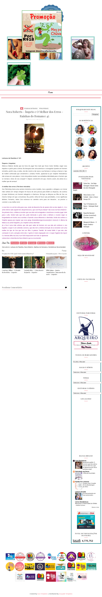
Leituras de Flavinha (16, 247)
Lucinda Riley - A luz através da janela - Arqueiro (33, 271)
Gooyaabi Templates (65, 594)
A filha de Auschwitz (89, 473)
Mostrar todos (95, 507)
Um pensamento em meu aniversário (89, 494)
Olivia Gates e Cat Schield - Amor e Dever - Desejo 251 (91, 197)
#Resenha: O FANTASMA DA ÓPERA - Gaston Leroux (86, 504)
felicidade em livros (82, 471)
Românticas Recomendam (57, 247)
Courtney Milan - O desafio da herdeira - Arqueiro (11, 271)
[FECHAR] (59, 12)
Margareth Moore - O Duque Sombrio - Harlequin (90, 224)
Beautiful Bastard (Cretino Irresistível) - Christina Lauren (90, 215)
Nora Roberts (28, 247)
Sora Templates (42, 594)
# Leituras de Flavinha (30, 108)
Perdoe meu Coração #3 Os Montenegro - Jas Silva (89, 485)
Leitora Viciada (80, 492)
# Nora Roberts (43, 108)
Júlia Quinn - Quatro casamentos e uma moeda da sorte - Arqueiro (55, 272)
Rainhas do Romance (41, 247)
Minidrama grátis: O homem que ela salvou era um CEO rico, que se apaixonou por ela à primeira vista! (90, 465)
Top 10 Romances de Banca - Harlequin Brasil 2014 (90, 206)
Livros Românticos (81, 502)
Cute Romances (80, 461)
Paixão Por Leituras (82, 482)
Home (50, 92)
